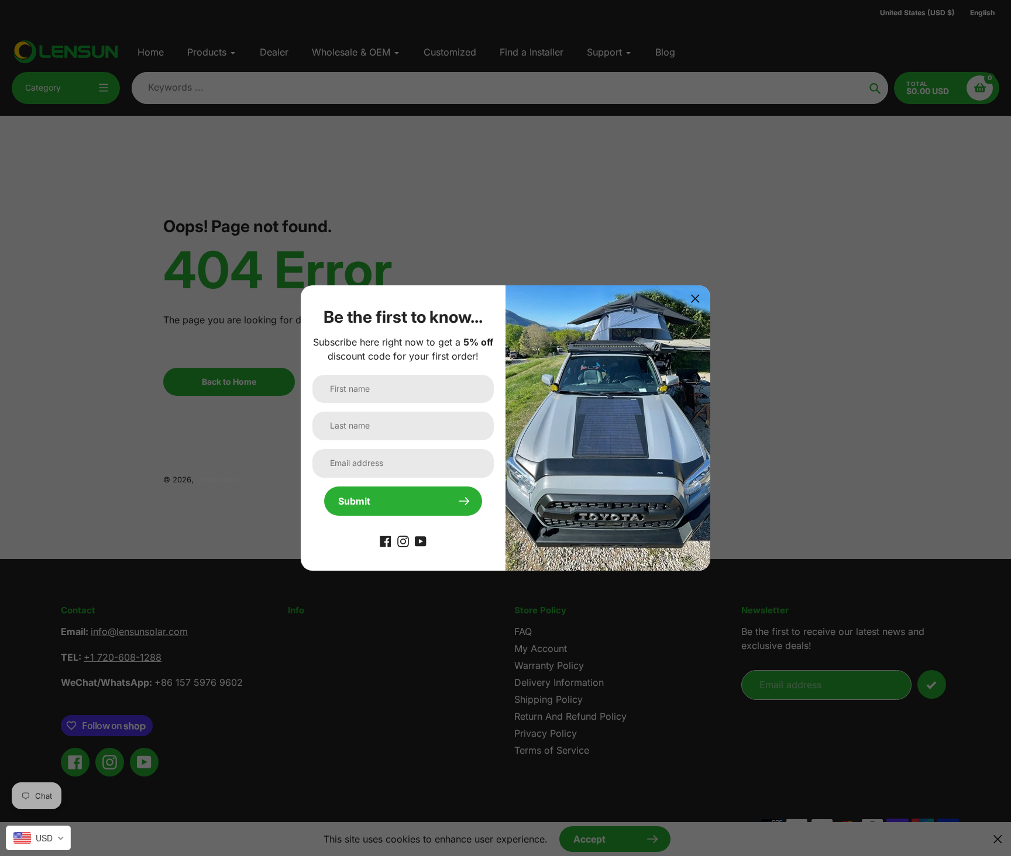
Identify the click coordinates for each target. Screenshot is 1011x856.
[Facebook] (385, 540)
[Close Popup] (695, 298)
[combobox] (38, 838)
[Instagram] (403, 540)
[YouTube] (421, 540)
